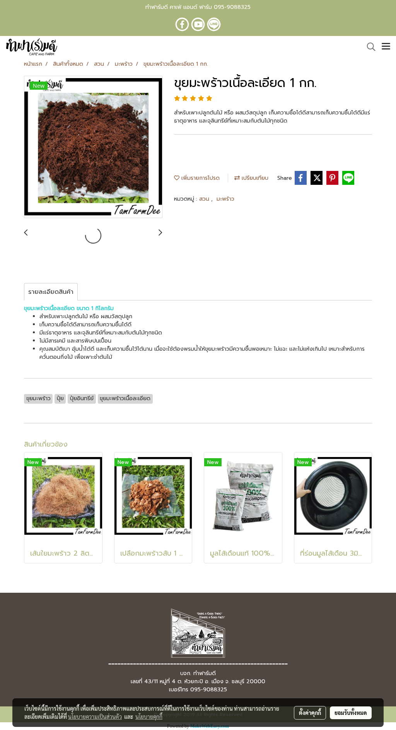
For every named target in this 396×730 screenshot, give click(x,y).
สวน (205, 199)
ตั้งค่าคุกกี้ (310, 712)
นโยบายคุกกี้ (148, 716)
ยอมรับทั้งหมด (351, 712)
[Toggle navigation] (385, 46)
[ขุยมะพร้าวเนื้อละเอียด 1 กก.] (93, 147)
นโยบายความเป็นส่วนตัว (95, 716)
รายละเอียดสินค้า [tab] (50, 292)
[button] (368, 47)
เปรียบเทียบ (254, 178)
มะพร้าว (225, 199)
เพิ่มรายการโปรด (199, 178)
